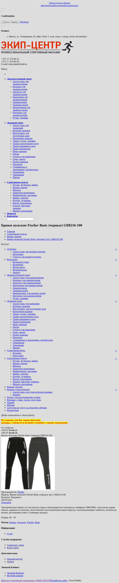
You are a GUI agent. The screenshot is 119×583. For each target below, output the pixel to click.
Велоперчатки (20, 270)
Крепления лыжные (23, 138)
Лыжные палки (20, 105)
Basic (37, 522)
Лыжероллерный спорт (18, 275)
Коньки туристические (18, 389)
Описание (6, 502)
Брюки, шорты (20, 187)
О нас (10, 533)
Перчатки (17, 164)
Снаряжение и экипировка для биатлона (25, 168)
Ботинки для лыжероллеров (20, 87)
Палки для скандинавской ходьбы (23, 397)
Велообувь (18, 264)
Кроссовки (18, 254)
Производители (14, 559)
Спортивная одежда (17, 234)
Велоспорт (12, 259)
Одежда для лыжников (24, 156)
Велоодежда (19, 267)
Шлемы (11, 405)
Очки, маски (19, 159)
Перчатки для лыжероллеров (20, 113)
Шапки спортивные (23, 211)
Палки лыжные (20, 162)
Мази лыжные (20, 151)
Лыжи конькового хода (24, 146)
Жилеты (17, 190)
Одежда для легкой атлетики (27, 257)
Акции (10, 561)
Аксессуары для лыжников (21, 126)
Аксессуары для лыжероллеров (21, 82)
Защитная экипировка (24, 192)
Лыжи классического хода (26, 143)
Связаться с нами (15, 545)
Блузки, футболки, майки (25, 185)
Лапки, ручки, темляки (24, 141)
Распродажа (13, 410)
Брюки (12, 522)
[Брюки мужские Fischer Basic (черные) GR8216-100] (28, 489)
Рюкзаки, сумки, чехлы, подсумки (24, 400)
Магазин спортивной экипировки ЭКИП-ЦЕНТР (26, 580)
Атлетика (11, 249)
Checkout (24, 22)
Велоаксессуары (21, 262)
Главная (11, 231)
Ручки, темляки (20, 118)
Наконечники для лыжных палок (21, 108)
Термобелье (18, 172)
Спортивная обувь (16, 350)
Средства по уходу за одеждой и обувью (27, 407)
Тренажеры (18, 175)
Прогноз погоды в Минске (59, 3)
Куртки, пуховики (22, 200)
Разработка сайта (59, 580)
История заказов (15, 575)
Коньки (16, 394)
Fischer (21, 492)
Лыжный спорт (14, 301)
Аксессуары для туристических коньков (32, 392)
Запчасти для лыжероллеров (20, 93)
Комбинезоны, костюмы (25, 195)
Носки (16, 154)
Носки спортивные (22, 203)
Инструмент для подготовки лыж (21, 134)
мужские (21, 522)
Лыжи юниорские (22, 149)
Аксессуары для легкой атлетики (29, 251)
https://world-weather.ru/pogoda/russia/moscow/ (59, 6)
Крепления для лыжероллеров (20, 98)
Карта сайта (13, 547)
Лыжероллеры (20, 102)
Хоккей (10, 402)
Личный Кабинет (15, 573)
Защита (16, 272)
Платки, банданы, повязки (26, 381)
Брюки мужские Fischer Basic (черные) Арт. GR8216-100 (35, 239)
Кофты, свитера (20, 198)
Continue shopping (10, 22)
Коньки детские (15, 387)
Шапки (16, 177)
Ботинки (17, 353)
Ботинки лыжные (21, 130)
